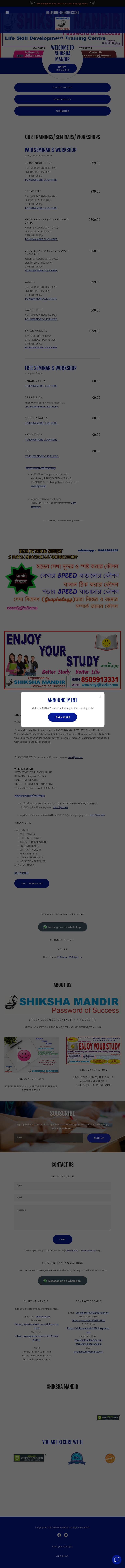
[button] (116, 1559)
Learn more (62, 717)
